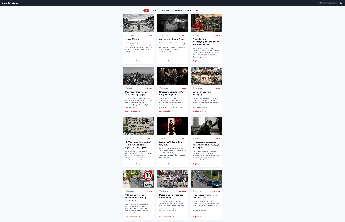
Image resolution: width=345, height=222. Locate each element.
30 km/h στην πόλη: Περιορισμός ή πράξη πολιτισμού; (135, 197)
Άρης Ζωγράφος (10, 3)
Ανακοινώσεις (178, 10)
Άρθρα (154, 10)
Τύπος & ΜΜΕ (165, 10)
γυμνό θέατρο (132, 39)
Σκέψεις (198, 10)
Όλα (146, 10)
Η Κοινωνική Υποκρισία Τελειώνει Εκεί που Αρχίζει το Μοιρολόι (206, 145)
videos (189, 10)
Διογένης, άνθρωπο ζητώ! (172, 39)
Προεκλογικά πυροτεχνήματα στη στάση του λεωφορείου (206, 42)
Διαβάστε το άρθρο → (132, 61)
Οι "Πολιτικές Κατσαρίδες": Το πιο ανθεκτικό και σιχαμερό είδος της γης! (138, 145)
